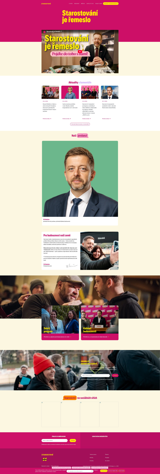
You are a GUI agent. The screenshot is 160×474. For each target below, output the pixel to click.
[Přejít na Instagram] (111, 27)
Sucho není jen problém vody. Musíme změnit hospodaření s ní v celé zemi (70, 105)
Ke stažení (107, 460)
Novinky (91, 457)
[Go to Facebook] (93, 439)
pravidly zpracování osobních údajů (106, 379)
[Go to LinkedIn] (106, 439)
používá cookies (44, 470)
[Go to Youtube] (103, 439)
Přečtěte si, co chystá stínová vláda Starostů (95, 337)
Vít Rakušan (46, 219)
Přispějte (107, 457)
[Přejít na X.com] (114, 27)
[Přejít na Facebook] (108, 27)
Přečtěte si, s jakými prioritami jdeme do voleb (56, 337)
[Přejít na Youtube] (117, 27)
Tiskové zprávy (93, 454)
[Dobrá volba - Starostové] (46, 3)
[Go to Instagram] (96, 439)
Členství (107, 454)
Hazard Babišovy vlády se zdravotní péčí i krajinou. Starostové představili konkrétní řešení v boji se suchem (49, 107)
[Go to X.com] (99, 439)
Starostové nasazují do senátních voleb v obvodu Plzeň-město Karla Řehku (109, 105)
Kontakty (92, 460)
